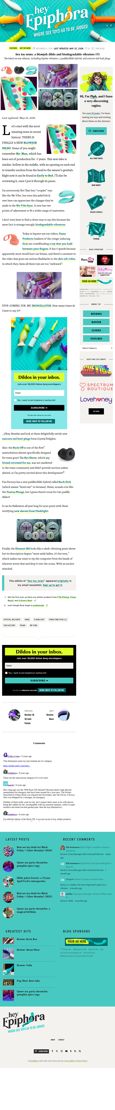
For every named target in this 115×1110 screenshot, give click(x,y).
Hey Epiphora (34, 1061)
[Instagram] (61, 1051)
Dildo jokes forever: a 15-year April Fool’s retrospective (33, 879)
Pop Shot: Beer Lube (28, 980)
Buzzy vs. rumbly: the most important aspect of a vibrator (83, 886)
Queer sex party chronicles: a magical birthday (33, 910)
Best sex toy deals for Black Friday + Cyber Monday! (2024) (34, 849)
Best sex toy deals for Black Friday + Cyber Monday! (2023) (34, 895)
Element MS (22, 548)
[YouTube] (66, 1051)
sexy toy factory (89, 953)
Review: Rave (50, 715)
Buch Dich (64, 482)
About (53, 1040)
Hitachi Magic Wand (89, 293)
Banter (96, 322)
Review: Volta (24, 965)
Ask (49, 1061)
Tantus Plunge (15, 492)
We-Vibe (33, 625)
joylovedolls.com (84, 296)
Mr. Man (21, 153)
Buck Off (18, 447)
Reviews (96, 314)
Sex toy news (36, 580)
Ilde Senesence (72, 847)
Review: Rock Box (27, 939)
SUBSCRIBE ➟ (39, 407)
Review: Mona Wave (28, 949)
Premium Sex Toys (84, 289)
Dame (27, 619)
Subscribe (97, 130)
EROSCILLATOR (41, 305)
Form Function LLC (58, 619)
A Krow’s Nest (25, 600)
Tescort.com (67, 949)
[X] (56, 1051)
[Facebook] (52, 1051)
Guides (96, 330)
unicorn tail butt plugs (16, 438)
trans (23, 625)
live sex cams (92, 296)
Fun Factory (9, 625)
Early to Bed (45, 175)
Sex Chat (82, 291)
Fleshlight (39, 619)
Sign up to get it (52, 585)
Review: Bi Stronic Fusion (29, 717)
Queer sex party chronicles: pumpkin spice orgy (32, 864)
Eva (24, 243)
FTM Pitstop (63, 597)
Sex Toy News (25, 48)
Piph (93, 96)
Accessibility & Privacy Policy (75, 1061)
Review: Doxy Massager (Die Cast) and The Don (82, 854)
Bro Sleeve (30, 457)
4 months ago (76, 888)
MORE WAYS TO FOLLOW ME (39, 421)
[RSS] (75, 1051)
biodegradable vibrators (50, 224)
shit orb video (66, 258)
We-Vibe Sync (24, 205)
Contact (61, 1040)
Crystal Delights (12, 619)
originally (63, 580)
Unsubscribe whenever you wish (39, 415)
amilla (69, 893)
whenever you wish (29, 690)
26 (88, 48)
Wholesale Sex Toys (80, 949)
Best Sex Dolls (93, 949)
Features (13, 48)
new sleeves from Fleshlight (31, 511)
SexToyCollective (95, 291)
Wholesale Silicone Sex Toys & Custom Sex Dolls (76, 956)
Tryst (98, 296)
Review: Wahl (66, 901)
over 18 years (93, 113)
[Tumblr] (71, 1051)
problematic (38, 605)
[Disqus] (39, 786)
